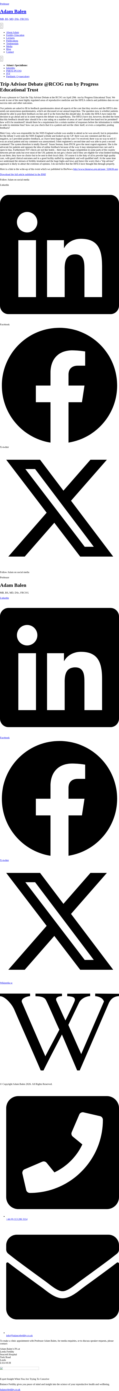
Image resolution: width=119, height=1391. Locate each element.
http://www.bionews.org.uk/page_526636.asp (95, 169)
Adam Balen (13, 11)
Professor (4, 3)
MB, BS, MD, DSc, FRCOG (14, 19)
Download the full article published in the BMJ (23, 174)
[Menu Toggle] (1, 26)
